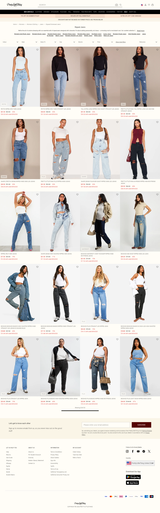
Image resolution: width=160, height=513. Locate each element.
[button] (142, 5)
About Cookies (55, 457)
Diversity (30, 457)
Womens (21, 24)
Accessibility (54, 463)
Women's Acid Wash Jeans (22, 34)
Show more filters (121, 42)
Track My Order (77, 455)
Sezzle (8, 472)
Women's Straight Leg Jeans (73, 35)
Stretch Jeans (88, 35)
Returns (8, 455)
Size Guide (9, 457)
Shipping (8, 460)
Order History (77, 452)
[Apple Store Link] (133, 482)
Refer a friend (77, 457)
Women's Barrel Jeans (54, 34)
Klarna (8, 469)
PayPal (8, 466)
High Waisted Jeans (134, 34)
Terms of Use (54, 469)
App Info (53, 460)
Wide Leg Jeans (108, 35)
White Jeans (98, 35)
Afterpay (8, 463)
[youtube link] (138, 451)
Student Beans (10, 475)
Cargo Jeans (107, 34)
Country (128, 458)
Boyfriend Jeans (96, 34)
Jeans (41, 24)
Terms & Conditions (56, 452)
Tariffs (52, 466)
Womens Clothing (32, 24)
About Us (31, 452)
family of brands (147, 431)
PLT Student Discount (34, 455)
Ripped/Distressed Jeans (53, 24)
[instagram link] (127, 451)
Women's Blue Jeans (84, 34)
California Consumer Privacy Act (60, 475)
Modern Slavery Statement (36, 460)
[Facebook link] (132, 451)
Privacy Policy (55, 455)
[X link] (149, 451)
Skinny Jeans (59, 35)
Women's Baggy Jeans (39, 34)
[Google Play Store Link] (133, 477)
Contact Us (31, 463)
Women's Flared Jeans (119, 34)
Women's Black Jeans (69, 34)
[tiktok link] (143, 451)
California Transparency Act (59, 472)
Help (7, 452)
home (15, 24)
